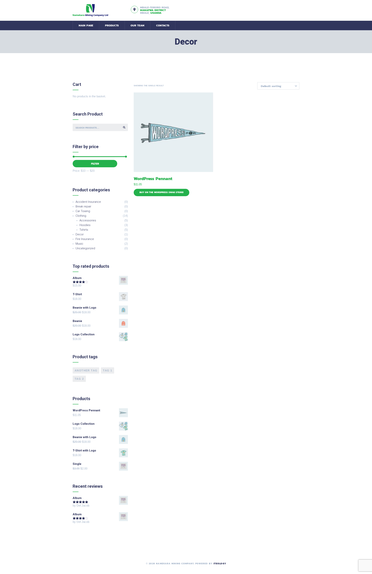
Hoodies (84, 225)
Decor (80, 234)
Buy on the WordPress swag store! (161, 192)
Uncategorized (85, 248)
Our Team (137, 25)
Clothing (81, 216)
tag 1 (107, 370)
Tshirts (83, 229)
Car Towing (83, 211)
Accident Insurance (88, 202)
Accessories (87, 220)
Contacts (162, 25)
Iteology (220, 563)
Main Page (86, 25)
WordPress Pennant (153, 178)
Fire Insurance (85, 239)
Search (124, 127)
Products (112, 25)
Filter (95, 164)
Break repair (83, 206)
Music (79, 243)
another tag (86, 370)
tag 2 (79, 378)
